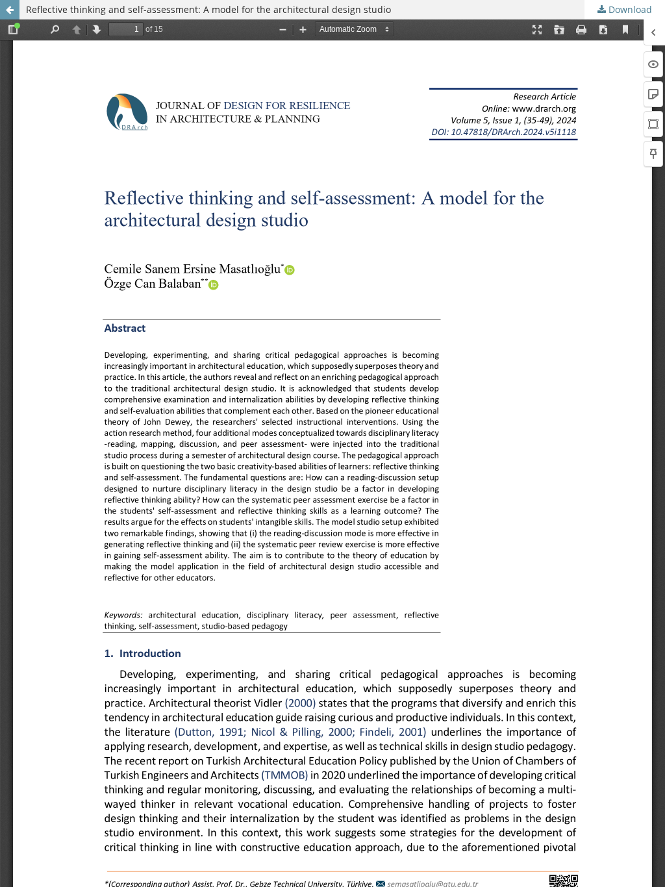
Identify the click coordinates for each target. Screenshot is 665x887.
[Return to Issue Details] (9, 9)
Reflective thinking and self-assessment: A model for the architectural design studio (208, 9)
